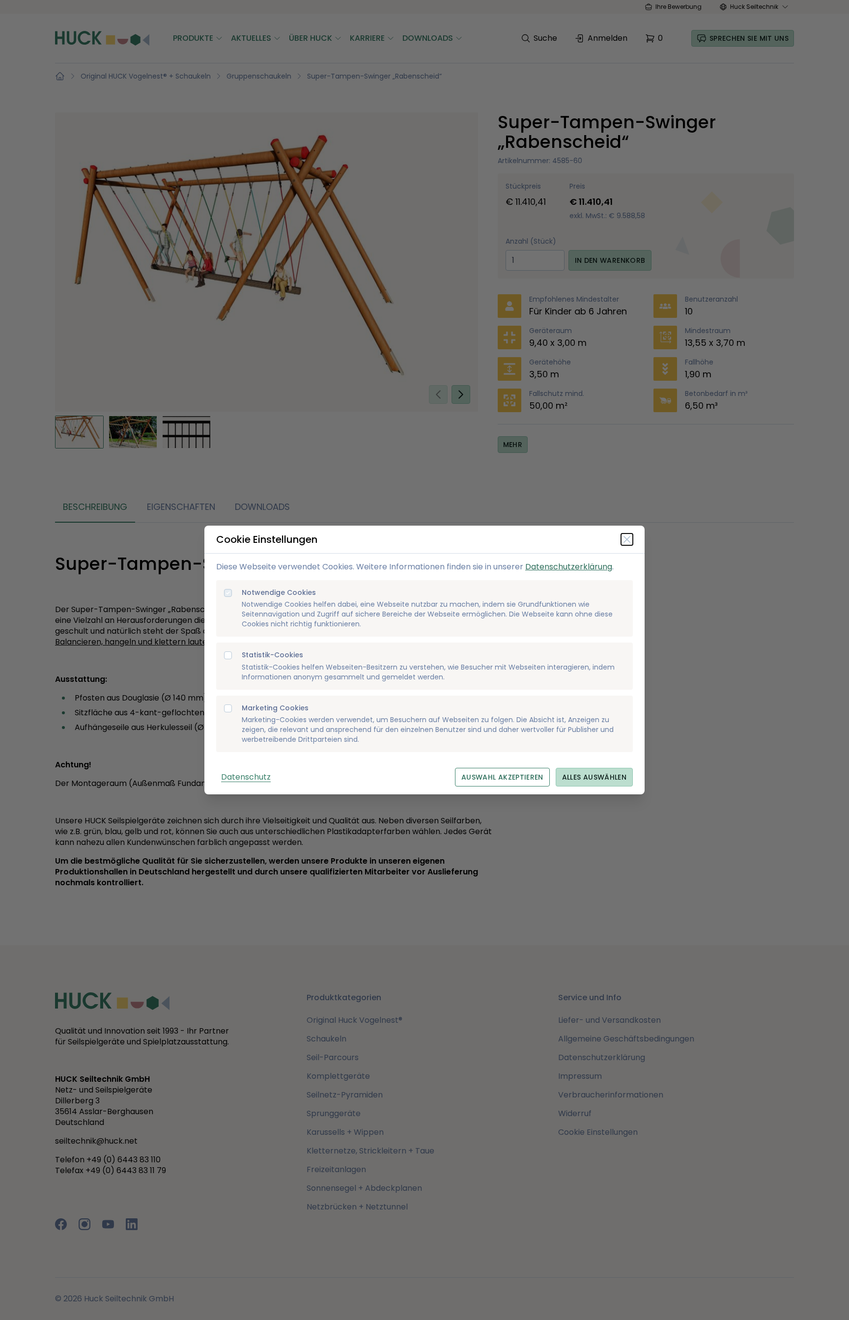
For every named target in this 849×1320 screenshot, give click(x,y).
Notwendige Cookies (279, 592)
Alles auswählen (594, 777)
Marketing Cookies (275, 708)
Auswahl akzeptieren (502, 777)
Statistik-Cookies (272, 655)
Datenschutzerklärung (568, 566)
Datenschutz (246, 777)
